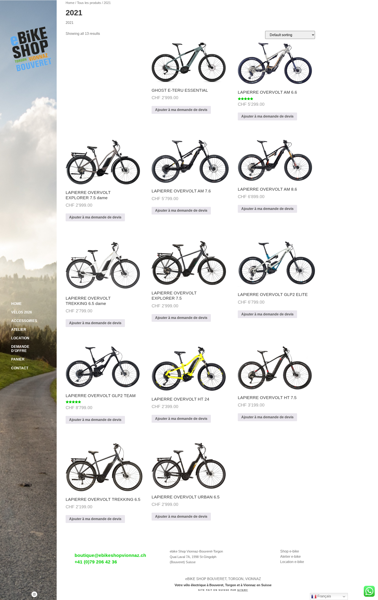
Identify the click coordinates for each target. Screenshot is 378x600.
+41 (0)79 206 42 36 (96, 561)
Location (20, 338)
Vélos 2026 (21, 312)
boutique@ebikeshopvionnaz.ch (110, 555)
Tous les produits (89, 3)
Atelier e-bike (290, 556)
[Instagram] (34, 594)
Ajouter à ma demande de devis (181, 110)
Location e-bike (292, 562)
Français (324, 596)
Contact (19, 368)
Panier (17, 359)
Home (16, 304)
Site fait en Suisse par (223, 590)
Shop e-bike (289, 551)
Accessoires (24, 321)
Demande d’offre (20, 349)
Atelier (18, 329)
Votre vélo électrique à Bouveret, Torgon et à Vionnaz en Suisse (223, 585)
